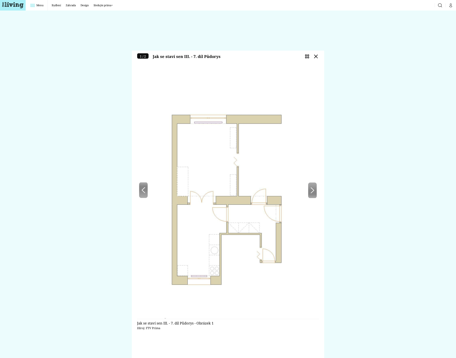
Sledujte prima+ (103, 5)
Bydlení (56, 5)
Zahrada (71, 5)
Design (85, 5)
